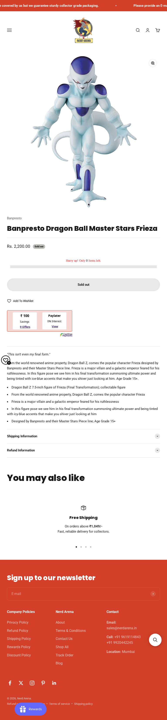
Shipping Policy (19, 639)
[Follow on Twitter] (21, 683)
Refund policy (15, 703)
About (60, 622)
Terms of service (59, 703)
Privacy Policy (17, 622)
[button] (155, 640)
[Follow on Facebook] (10, 683)
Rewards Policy (18, 647)
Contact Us (64, 639)
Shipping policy (83, 703)
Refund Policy (17, 631)
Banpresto (14, 218)
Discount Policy (19, 655)
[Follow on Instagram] (32, 683)
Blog (59, 663)
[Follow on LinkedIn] (54, 683)
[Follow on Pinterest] (43, 683)
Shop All (62, 647)
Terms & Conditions (71, 631)
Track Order (64, 655)
